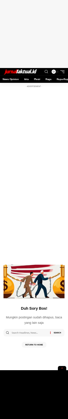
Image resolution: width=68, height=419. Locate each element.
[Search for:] (29, 333)
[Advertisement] (34, 34)
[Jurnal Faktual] (20, 71)
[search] (46, 71)
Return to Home (34, 345)
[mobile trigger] (62, 71)
